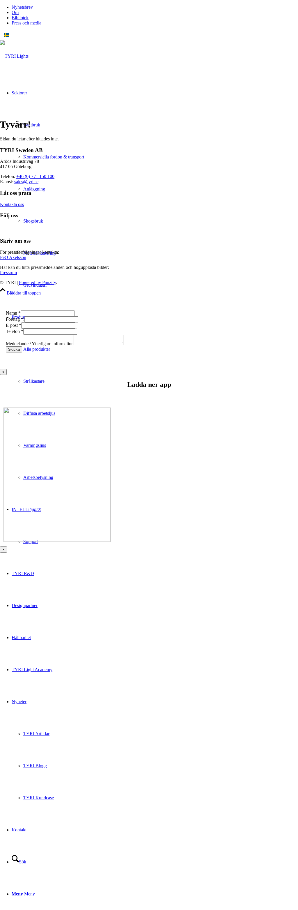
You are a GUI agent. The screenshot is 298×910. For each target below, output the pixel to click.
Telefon (14, 331)
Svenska (18, 35)
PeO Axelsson (13, 257)
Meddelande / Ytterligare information (40, 343)
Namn (13, 313)
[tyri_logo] (14, 56)
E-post (13, 325)
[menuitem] (155, 7)
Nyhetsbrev (22, 7)
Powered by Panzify (37, 282)
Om (15, 12)
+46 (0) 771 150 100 (35, 176)
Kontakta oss (12, 204)
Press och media (26, 22)
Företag (15, 319)
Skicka (14, 349)
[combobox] (149, 35)
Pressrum (8, 272)
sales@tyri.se (26, 181)
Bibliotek (20, 17)
